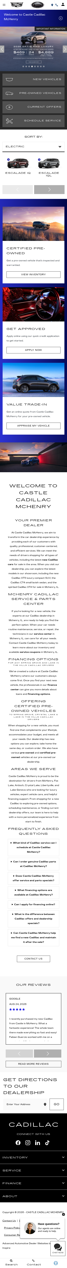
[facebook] (18, 1143)
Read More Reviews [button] (33, 1064)
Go (57, 1104)
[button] (23, 66)
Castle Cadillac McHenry (45, 1212)
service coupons (30, 652)
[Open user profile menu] (63, 4)
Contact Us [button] (33, 958)
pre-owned (27, 752)
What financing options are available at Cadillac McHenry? (33, 892)
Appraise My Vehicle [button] (33, 425)
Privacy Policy (12, 1228)
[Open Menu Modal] (4, 5)
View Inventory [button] (33, 274)
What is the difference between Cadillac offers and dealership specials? (35, 919)
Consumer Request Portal (19, 1235)
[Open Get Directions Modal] (52, 5)
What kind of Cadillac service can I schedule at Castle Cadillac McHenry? (34, 847)
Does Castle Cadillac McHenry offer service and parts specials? (33, 878)
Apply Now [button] (33, 350)
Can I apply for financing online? (34, 904)
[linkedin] (38, 1143)
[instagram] (28, 1143)
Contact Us (9, 1220)
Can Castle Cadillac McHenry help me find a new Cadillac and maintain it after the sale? (33, 937)
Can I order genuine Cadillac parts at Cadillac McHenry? (34, 864)
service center (43, 634)
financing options (39, 694)
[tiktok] (47, 1143)
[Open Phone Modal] (56, 5)
